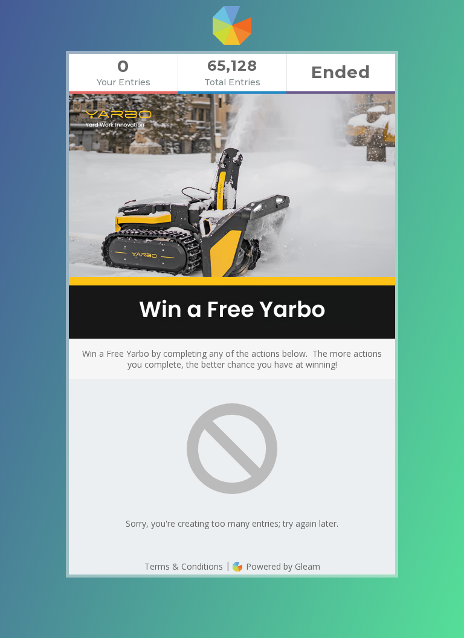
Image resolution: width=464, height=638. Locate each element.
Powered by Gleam (281, 566)
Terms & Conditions (183, 566)
